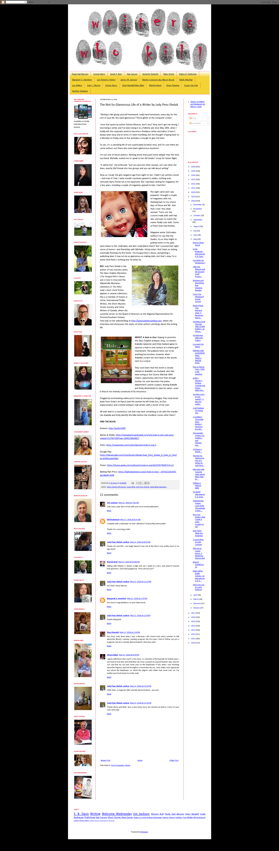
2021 (193, 188)
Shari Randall (113, 632)
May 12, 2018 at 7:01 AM (129, 503)
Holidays (179, 818)
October (197, 216)
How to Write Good (198, 244)
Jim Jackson (112, 503)
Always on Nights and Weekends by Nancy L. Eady (197, 104)
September (197, 220)
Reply (109, 511)
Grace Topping (172, 85)
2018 (193, 201)
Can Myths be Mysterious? (199, 261)
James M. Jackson (128, 80)
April (195, 595)
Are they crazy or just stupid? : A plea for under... (198, 399)
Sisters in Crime (140, 818)
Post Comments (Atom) (120, 765)
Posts (193, 118)
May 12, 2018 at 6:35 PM (129, 655)
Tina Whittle (188, 818)
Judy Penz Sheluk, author (118, 542)
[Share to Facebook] (145, 483)
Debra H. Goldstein (188, 74)
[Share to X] (143, 483)
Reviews (111, 820)
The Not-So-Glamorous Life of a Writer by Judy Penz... (198, 461)
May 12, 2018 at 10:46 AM (129, 562)
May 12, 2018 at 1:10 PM (140, 616)
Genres (166, 818)
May (195, 239)
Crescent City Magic (198, 345)
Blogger (144, 832)
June (195, 235)
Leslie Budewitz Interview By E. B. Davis (199, 253)
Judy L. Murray (93, 85)
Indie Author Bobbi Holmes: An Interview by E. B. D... (199, 576)
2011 (193, 639)
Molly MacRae (186, 80)
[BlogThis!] (140, 483)
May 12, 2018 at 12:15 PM (140, 582)
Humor (172, 818)
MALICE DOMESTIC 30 (198, 564)
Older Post (174, 760)
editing (76, 820)
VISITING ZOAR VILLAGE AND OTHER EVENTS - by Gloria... (199, 327)
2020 (193, 192)
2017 (193, 613)
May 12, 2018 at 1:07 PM (137, 599)
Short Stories (114, 817)
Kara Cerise (127, 817)
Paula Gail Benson (80, 74)
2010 (193, 643)
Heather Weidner (80, 91)
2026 (193, 167)
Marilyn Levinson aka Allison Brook (158, 80)
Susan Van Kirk (191, 85)
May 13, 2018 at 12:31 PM (140, 686)
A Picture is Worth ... (197, 450)
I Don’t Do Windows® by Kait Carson (198, 298)
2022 (193, 184)
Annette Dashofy (150, 74)
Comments (196, 123)
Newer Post (105, 760)
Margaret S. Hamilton (82, 80)
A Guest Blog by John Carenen (198, 542)
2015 (193, 621)
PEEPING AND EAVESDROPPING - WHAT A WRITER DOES (199, 357)
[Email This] (137, 483)
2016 (193, 617)
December (197, 205)
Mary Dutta (168, 74)
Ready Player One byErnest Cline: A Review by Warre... (198, 312)
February (197, 603)
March (196, 599)
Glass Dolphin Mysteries (116, 487)
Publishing (89, 817)
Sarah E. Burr (116, 74)
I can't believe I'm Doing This (198, 410)
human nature (94, 820)
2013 (193, 630)
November (197, 209)
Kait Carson (132, 74)
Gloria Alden (112, 655)
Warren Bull (112, 562)
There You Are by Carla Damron (198, 587)
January (196, 608)
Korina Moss (111, 85)
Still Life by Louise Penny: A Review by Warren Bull (199, 553)
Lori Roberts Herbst (106, 80)
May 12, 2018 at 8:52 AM (140, 542)
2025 (193, 171)
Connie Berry (99, 74)
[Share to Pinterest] (148, 483)
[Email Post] (132, 483)
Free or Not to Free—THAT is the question (199, 370)
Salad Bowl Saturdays (158, 487)
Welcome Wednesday (117, 814)
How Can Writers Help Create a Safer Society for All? (199, 521)
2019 (193, 197)
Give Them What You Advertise (198, 533)
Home (139, 760)
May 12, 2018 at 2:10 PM (130, 632)
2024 (193, 175)
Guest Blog (131, 487)
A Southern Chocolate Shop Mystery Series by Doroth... (198, 423)
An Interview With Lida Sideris (198, 338)
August (196, 226)
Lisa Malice (77, 85)
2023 (193, 179)
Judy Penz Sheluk (142, 487)
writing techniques (154, 818)
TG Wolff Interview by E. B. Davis (199, 494)
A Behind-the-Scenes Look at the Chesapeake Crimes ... (199, 506)
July (195, 231)
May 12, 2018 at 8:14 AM (130, 520)
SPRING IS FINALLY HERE (197, 485)
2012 (193, 634)
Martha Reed (155, 85)
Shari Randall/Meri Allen (133, 85)
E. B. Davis (81, 814)
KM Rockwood (113, 520)
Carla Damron (104, 820)
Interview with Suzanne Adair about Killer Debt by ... (199, 474)
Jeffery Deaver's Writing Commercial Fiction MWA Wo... (199, 384)
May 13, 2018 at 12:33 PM (140, 703)
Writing (95, 814)
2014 (193, 626)
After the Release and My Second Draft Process (199, 272)
